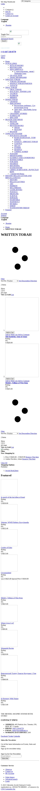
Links (3, 4)
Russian (8, 25)
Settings (3, 216)
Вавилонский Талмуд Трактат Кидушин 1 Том (18, 673)
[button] (11, 335)
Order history (10, 777)
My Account (9, 773)
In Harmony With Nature (9, 699)
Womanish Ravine (7, 648)
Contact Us (9, 14)
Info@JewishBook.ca (20, 730)
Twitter (10, 736)
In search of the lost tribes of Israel (13, 497)
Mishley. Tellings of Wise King (16, 383)
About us (8, 769)
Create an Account (11, 16)
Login (7, 781)
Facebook (4, 736)
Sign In (7, 12)
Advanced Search (7, 39)
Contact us (9, 771)
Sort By (3, 281)
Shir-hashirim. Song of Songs (16, 337)
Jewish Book (11, 471)
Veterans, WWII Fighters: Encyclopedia (15, 522)
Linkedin (17, 736)
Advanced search (11, 779)
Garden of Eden (6, 548)
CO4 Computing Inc (8, 789)
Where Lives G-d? (7, 623)
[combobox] (11, 36)
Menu (3, 58)
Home (7, 227)
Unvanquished (6, 573)
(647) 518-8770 (18, 728)
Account (4, 214)
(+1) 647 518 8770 (8, 52)
